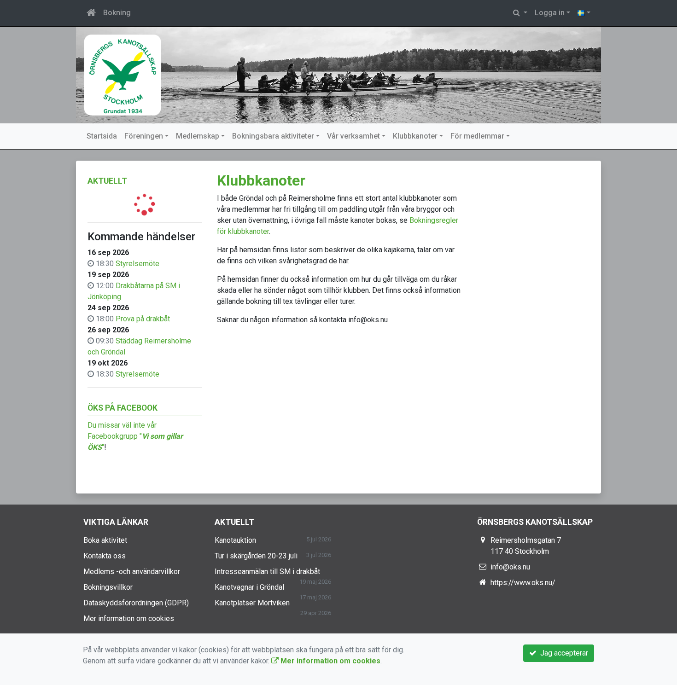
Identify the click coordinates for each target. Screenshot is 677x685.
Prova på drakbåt (143, 318)
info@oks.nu (510, 567)
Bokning (117, 12)
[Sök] (520, 13)
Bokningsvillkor (108, 587)
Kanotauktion (235, 540)
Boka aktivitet (105, 540)
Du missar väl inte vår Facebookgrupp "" (135, 436)
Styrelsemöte (137, 263)
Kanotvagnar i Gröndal (249, 587)
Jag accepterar (562, 653)
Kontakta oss (104, 555)
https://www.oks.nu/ (522, 582)
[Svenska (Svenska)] (584, 13)
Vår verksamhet (353, 136)
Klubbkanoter (415, 136)
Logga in (550, 12)
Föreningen (143, 136)
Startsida (102, 136)
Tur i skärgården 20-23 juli (256, 555)
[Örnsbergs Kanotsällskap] (338, 75)
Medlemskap (197, 136)
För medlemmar (477, 136)
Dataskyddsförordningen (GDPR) (136, 602)
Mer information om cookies (128, 618)
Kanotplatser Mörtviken (252, 602)
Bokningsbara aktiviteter (273, 136)
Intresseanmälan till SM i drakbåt (267, 571)
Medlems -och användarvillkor (131, 571)
